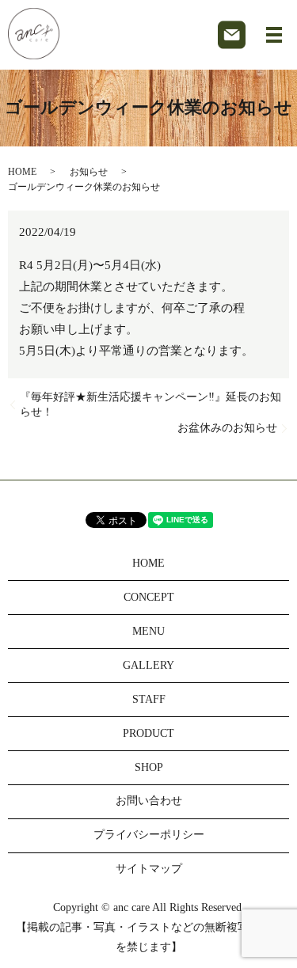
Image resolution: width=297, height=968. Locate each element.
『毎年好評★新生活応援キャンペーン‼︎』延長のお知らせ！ (150, 405)
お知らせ (89, 171)
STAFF (149, 699)
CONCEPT (149, 597)
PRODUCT (148, 733)
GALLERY (148, 665)
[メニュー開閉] (274, 35)
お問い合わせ (149, 801)
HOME (22, 171)
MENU (148, 631)
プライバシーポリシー (148, 835)
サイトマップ (149, 869)
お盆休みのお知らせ (227, 428)
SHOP (149, 767)
